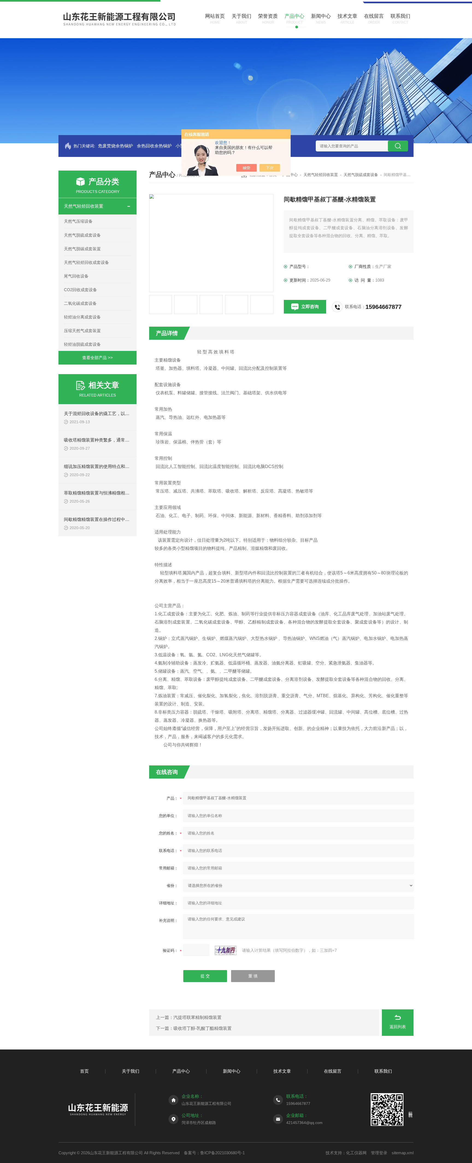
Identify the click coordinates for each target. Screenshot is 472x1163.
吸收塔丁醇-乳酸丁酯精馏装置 (202, 1028)
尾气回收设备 (76, 276)
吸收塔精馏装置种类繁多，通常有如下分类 (105, 440)
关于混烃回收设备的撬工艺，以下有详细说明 (107, 413)
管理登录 (379, 1152)
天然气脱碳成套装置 (82, 248)
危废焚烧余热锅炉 (115, 146)
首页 (84, 1071)
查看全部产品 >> (97, 357)
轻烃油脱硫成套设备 (82, 344)
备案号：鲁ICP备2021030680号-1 (214, 1152)
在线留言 (332, 1071)
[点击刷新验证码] (226, 950)
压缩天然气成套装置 (82, 330)
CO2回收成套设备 (80, 289)
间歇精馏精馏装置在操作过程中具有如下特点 (107, 519)
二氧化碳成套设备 (80, 303)
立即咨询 (310, 306)
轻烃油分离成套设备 (82, 317)
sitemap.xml (403, 1152)
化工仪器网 (356, 1152)
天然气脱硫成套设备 (82, 235)
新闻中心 (231, 1071)
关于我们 (130, 1071)
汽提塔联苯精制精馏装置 (197, 1017)
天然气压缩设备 (78, 221)
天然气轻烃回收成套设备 (86, 262)
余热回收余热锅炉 (154, 146)
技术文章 (282, 1071)
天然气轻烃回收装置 (83, 206)
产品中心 (181, 1071)
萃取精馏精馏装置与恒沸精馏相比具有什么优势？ (112, 493)
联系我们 (383, 1071)
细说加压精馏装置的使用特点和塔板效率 (103, 466)
